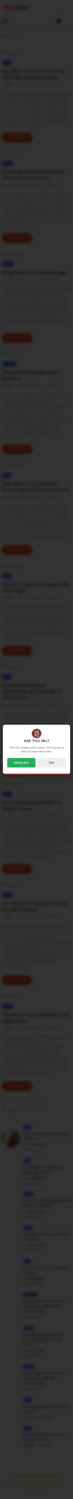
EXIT (51, 762)
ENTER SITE (21, 762)
